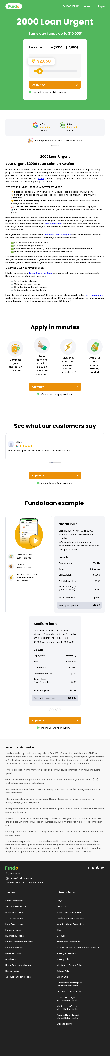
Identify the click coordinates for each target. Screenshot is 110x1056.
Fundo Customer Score (40, 273)
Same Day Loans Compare (57, 234)
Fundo (41, 178)
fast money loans (94, 295)
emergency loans (53, 223)
